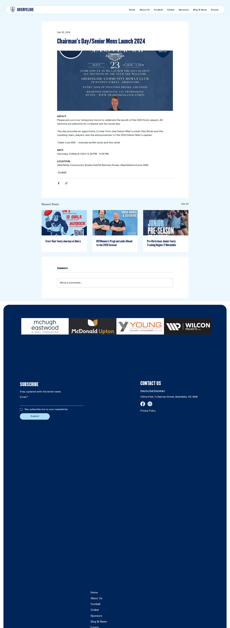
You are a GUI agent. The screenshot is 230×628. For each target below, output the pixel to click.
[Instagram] (150, 404)
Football (62, 172)
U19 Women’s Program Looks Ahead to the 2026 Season (114, 243)
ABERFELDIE (25, 9)
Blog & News (99, 622)
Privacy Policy (148, 411)
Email (24, 397)
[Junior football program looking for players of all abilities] (64, 222)
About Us (96, 598)
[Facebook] (142, 404)
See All (185, 204)
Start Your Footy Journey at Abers (63, 241)
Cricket (95, 610)
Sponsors (96, 616)
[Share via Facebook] (58, 183)
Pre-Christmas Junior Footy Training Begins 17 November (161, 243)
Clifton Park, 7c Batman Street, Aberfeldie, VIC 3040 (169, 397)
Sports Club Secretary (152, 391)
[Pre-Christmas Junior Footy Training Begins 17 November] (165, 222)
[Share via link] (66, 183)
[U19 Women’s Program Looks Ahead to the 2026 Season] (115, 222)
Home (94, 593)
